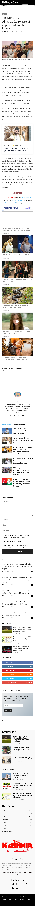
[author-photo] (17, 398)
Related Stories (7, 424)
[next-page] (6, 491)
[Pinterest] (26, 884)
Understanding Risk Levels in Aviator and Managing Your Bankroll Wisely (21, 648)
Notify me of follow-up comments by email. (17, 545)
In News (17, 872)
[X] (19, 415)
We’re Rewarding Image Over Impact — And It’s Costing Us (23, 758)
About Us (5, 872)
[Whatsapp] (30, 884)
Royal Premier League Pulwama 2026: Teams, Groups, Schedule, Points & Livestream (22, 629)
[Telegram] (12, 888)
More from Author (19, 424)
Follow (29, 666)
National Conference (8, 371)
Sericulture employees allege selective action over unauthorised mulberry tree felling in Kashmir (17, 580)
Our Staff (11, 872)
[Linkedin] (17, 884)
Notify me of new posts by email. (14, 547)
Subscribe (29, 682)
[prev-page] (3, 491)
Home (3, 11)
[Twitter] (8, 884)
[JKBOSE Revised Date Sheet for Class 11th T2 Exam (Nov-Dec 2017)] (6, 786)
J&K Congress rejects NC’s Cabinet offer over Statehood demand (23, 461)
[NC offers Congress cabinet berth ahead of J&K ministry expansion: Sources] (7, 481)
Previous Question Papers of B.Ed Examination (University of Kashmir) (22, 639)
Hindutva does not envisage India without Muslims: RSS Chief (21, 431)
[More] (24, 36)
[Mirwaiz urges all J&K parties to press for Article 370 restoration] (7, 440)
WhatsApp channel (10, 203)
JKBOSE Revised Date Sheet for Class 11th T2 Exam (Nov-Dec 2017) (22, 785)
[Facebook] (11, 415)
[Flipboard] (12, 884)
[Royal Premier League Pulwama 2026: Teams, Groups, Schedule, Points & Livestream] (7, 629)
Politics (9, 11)
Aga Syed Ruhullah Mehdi (15, 368)
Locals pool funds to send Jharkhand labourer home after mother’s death (21, 749)
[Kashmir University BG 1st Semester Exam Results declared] (6, 776)
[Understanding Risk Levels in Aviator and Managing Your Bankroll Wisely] (7, 649)
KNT (3, 571)
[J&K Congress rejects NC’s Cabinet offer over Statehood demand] (7, 461)
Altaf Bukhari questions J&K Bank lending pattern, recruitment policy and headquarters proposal (17, 566)
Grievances (24, 872)
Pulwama (17, 371)
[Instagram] (15, 415)
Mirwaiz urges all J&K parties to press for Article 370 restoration (23, 440)
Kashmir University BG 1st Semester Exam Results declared (21, 775)
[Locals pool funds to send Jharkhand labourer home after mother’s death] (6, 750)
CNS (5, 31)
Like (30, 662)
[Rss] (21, 888)
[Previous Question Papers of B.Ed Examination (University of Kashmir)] (7, 639)
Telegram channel (17, 200)
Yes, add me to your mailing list (13, 541)
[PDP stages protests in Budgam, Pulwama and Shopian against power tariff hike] (7, 470)
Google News (26, 197)
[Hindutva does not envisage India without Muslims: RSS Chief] (7, 431)
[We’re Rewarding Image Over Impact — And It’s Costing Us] (6, 760)
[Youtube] (23, 415)
